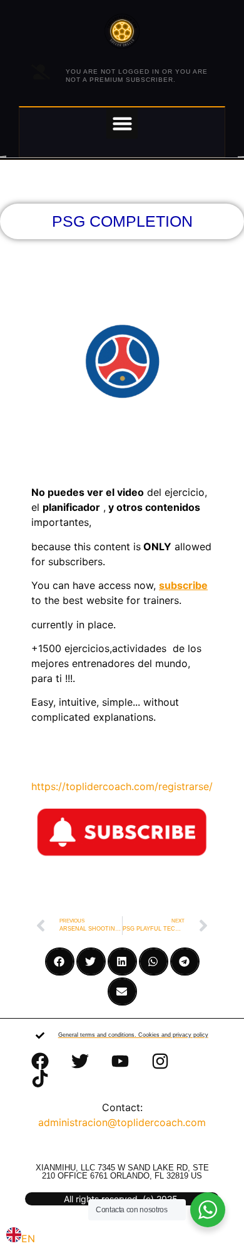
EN (28, 1238)
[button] (122, 123)
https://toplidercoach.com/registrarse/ (122, 786)
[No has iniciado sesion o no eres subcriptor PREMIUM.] (40, 71)
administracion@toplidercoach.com (122, 1122)
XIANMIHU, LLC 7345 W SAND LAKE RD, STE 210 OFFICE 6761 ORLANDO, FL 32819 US (122, 1171)
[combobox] (20, 1236)
